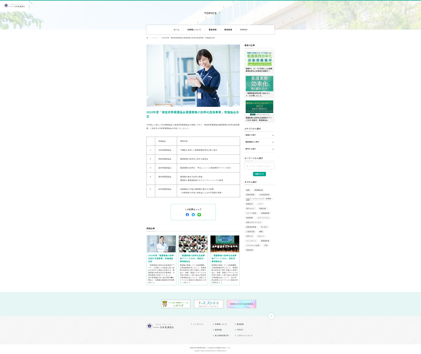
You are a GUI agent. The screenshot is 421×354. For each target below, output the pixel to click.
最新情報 (213, 30)
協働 (248, 190)
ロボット (261, 236)
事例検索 (228, 30)
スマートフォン (263, 218)
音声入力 (249, 236)
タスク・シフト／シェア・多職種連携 (258, 199)
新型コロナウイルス (253, 222)
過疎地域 (249, 250)
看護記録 (262, 208)
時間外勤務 (250, 195)
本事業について (194, 30)
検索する (258, 174)
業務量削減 (258, 190)
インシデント (251, 241)
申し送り (264, 227)
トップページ (198, 324)
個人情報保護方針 (222, 335)
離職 (261, 231)
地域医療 (249, 218)
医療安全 (249, 204)
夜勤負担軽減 (251, 227)
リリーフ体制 (251, 213)
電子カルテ (250, 208)
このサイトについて (244, 335)
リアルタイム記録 (252, 245)
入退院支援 (250, 231)
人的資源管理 (264, 195)
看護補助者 (265, 241)
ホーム (177, 30)
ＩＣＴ (260, 204)
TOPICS (243, 30)
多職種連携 (265, 213)
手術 (266, 245)
